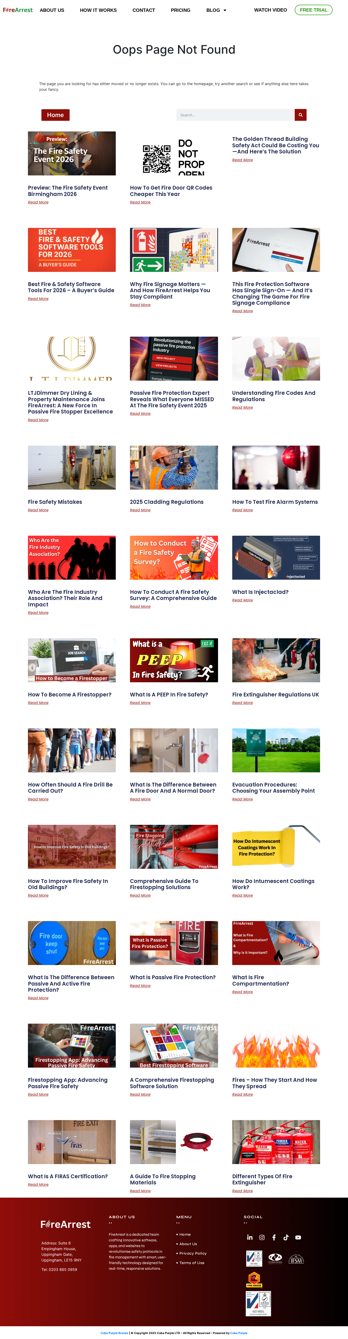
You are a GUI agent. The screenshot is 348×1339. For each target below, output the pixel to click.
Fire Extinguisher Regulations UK (275, 694)
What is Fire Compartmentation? (260, 980)
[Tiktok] (286, 1237)
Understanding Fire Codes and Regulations (274, 396)
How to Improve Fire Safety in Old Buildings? (68, 884)
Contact (144, 10)
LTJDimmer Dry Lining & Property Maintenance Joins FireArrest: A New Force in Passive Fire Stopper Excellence (70, 402)
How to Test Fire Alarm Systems (275, 502)
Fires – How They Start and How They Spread (274, 1083)
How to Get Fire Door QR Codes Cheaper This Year (171, 191)
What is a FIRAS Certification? (68, 1176)
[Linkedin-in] (250, 1237)
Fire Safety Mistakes (55, 502)
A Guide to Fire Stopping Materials (163, 1179)
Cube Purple (238, 1333)
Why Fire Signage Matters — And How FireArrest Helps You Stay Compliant (170, 290)
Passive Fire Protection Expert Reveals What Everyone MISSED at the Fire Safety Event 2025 (172, 399)
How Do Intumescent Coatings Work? (273, 884)
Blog (213, 10)
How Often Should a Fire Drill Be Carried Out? (70, 788)
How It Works (98, 10)
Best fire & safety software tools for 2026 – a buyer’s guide (71, 287)
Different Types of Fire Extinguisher (262, 1179)
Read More (38, 202)
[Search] (301, 115)
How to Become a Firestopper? (70, 694)
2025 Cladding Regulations (167, 502)
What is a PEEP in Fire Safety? (169, 694)
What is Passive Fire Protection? (173, 977)
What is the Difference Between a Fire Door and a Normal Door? (173, 788)
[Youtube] (298, 1237)
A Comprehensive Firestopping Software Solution (172, 1083)
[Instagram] (262, 1237)
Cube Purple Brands (114, 1333)
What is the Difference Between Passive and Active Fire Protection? (71, 984)
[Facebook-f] (274, 1237)
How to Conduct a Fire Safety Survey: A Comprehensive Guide (173, 595)
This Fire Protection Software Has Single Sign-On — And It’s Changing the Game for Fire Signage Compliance (272, 294)
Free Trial (313, 10)
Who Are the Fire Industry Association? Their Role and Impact (65, 598)
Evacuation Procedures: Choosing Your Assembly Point (273, 788)
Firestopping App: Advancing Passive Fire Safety (68, 1083)
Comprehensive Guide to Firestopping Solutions (164, 884)
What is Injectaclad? (260, 592)
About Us (52, 10)
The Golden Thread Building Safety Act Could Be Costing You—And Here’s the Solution (275, 145)
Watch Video (270, 10)
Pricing (181, 10)
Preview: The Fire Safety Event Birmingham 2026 (68, 191)
